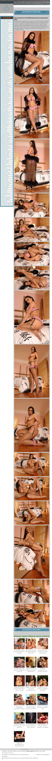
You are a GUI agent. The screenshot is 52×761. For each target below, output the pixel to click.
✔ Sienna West (5, 177)
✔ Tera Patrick (4, 188)
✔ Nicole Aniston (5, 147)
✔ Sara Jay (4, 168)
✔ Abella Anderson (6, 21)
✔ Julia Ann (4, 108)
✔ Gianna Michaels (6, 86)
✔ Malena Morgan (5, 138)
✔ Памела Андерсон (6, 203)
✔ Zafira (3, 195)
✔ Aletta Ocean (5, 25)
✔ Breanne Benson (6, 55)
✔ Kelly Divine (4, 118)
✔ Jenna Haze (4, 97)
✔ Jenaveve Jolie (5, 95)
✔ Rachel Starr (5, 162)
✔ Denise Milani (5, 71)
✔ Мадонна (4, 201)
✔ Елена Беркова (5, 197)
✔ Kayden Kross (5, 116)
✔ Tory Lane (4, 192)
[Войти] (6, 8)
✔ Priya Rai (4, 158)
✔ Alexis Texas (5, 27)
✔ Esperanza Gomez (6, 79)
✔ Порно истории (6, 205)
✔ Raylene (3, 164)
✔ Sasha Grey (4, 171)
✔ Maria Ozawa (5, 140)
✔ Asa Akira (4, 40)
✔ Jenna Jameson (5, 99)
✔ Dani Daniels (5, 66)
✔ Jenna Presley (5, 101)
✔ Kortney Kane (5, 123)
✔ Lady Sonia (4, 125)
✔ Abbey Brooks (5, 19)
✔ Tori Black (4, 190)
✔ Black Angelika (5, 49)
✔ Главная (7, 17)
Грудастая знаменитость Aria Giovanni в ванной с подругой (43, 670)
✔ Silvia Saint (4, 179)
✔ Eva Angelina (5, 81)
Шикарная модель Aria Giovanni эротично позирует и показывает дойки (42, 726)
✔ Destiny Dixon (5, 73)
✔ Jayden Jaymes (5, 94)
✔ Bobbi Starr (4, 53)
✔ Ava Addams (5, 45)
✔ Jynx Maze (4, 110)
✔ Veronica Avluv (5, 193)
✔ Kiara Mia (4, 121)
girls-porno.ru (32, 754)
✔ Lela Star (4, 127)
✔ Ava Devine (4, 47)
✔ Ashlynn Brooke (6, 42)
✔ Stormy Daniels (5, 182)
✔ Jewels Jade (5, 106)
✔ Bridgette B (4, 60)
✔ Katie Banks (4, 114)
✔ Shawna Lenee (5, 173)
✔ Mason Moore (5, 142)
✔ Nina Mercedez (5, 151)
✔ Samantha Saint (5, 166)
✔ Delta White (4, 69)
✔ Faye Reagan (5, 84)
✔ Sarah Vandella (5, 169)
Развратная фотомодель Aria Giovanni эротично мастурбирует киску (19, 745)
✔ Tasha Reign (5, 186)
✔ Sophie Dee (4, 181)
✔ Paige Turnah (5, 153)
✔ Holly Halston (5, 88)
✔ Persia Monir (5, 155)
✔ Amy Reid (4, 29)
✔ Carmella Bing (5, 64)
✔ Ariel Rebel (4, 36)
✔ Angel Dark (4, 31)
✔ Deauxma (4, 68)
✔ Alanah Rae (4, 23)
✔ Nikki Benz (4, 149)
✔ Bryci (3, 62)
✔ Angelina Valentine (6, 32)
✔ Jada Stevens (5, 90)
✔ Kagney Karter (5, 112)
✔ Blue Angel (4, 51)
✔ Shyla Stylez (5, 175)
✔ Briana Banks (5, 58)
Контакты (24, 749)
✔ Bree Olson (4, 57)
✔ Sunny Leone (5, 184)
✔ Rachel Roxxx (5, 160)
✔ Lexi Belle (4, 129)
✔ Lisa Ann (4, 131)
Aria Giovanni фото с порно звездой (31, 11)
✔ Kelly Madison (5, 119)
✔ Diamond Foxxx (6, 75)
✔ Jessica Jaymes (5, 105)
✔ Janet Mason (5, 92)
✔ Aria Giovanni (5, 34)
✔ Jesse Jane (4, 103)
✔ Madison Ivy (5, 136)
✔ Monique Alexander (7, 143)
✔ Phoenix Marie (5, 156)
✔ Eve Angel (4, 82)
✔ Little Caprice (5, 132)
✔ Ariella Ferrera (5, 38)
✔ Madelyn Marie (5, 134)
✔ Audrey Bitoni (5, 44)
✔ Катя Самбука (5, 199)
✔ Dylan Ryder (5, 77)
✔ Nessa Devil (4, 145)
